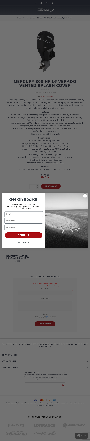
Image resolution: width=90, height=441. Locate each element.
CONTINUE (23, 235)
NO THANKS (23, 243)
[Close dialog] (85, 196)
